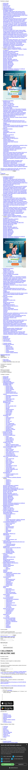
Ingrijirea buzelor (21, 11)
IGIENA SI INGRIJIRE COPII (9, 34)
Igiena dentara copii (7, 37)
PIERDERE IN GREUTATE (9, 132)
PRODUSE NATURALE (8, 134)
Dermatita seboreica (18, 19)
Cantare (10, 110)
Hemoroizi (16, 141)
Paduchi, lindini (9, 20)
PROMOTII (5, 4)
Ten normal (24, 22)
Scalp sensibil (22, 20)
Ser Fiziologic (19, 34)
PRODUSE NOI (6, 5)
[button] (14, 768)
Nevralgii (15, 162)
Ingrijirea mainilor (6, 12)
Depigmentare (24, 24)
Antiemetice (5, 166)
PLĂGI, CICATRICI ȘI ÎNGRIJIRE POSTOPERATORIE (10, 107)
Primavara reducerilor (7, 732)
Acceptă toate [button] (7, 764)
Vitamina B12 (15, 49)
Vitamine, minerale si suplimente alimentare (12, 47)
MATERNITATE (6, 45)
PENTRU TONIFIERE (8, 65)
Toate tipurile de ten (18, 22)
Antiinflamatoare (6, 161)
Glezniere (17, 117)
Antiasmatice (11, 148)
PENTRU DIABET (7, 67)
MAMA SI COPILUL (7, 27)
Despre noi (8, 345)
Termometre (23, 109)
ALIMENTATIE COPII (8, 32)
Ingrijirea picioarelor (15, 12)
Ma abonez (3, 670)
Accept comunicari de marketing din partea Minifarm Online (14, 674)
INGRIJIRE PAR (6, 18)
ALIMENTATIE (6, 135)
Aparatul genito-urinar (7, 145)
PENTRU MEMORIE (8, 61)
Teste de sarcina (24, 125)
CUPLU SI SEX (6, 119)
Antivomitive (12, 41)
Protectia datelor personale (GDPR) (10, 742)
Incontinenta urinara (18, 113)
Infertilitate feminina (14, 126)
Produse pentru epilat (9, 16)
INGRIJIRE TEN (6, 22)
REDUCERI (5, 3)
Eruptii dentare (6, 43)
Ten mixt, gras (10, 23)
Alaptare (12, 46)
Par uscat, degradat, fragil (11, 405)
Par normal (13, 18)
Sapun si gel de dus (10, 449)
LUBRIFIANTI (6, 124)
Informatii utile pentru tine (8, 344)
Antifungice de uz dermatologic (19, 155)
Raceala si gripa (13, 150)
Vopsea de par (16, 20)
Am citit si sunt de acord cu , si (13, 672)
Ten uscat (5, 23)
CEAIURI (5, 130)
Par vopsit (8, 19)
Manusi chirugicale (10, 527)
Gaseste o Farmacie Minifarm (12, 352)
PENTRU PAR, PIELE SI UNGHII (10, 53)
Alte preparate (9, 607)
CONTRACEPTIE (7, 121)
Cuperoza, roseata (17, 24)
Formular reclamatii (10, 351)
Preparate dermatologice (8, 155)
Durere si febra (6, 41)
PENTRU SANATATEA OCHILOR (11, 70)
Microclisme (18, 114)
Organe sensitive (6, 154)
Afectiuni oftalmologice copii (12, 469)
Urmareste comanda (7, 343)
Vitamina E (6, 50)
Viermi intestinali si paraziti (20, 41)
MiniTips (5, 718)
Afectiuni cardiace (7, 139)
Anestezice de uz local (21, 157)
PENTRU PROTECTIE (8, 57)
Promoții (5, 728)
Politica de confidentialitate (9, 672)
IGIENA (5, 15)
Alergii (12, 147)
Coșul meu (5, 727)
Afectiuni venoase (7, 141)
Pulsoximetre (18, 109)
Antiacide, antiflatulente (8, 165)
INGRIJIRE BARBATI (8, 10)
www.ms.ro (9, 690)
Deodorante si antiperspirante (13, 15)
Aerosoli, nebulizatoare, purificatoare (15, 111)
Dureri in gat (24, 152)
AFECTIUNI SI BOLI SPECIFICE (10, 39)
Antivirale (5, 144)
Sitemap (4, 736)
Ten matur (15, 23)
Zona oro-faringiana (10, 580)
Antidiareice (19, 166)
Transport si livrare (9, 347)
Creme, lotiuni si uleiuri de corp (20, 36)
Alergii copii (7, 40)
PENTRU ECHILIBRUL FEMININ (10, 51)
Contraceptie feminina (10, 545)
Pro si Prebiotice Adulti (20, 164)
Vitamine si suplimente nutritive (12, 444)
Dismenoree (24, 166)
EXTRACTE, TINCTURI (8, 104)
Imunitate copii (21, 44)
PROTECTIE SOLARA (8, 17)
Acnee (12, 22)
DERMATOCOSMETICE (8, 9)
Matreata (11, 19)
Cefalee (11, 162)
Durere (4, 152)
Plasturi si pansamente (21, 112)
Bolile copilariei (14, 40)
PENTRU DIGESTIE (7, 66)
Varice (12, 141)
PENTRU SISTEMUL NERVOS (10, 59)
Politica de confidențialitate (6, 753)
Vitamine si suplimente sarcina (17, 45)
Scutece (17, 30)
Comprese (12, 113)
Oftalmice (12, 154)
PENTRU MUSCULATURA (9, 52)
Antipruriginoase (6, 157)
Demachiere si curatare (15, 25)
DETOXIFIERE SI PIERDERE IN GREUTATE (13, 54)
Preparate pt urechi (18, 154)
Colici (19, 39)
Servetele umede (22, 31)
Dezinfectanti (13, 114)
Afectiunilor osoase (19, 160)
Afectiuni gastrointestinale (8, 140)
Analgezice (5, 142)
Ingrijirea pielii (14, 11)
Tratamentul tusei (18, 148)
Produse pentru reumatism (18, 153)
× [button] (26, 744)
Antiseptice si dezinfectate (14, 158)
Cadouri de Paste (6, 733)
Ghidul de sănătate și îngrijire (9, 719)
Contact (7, 350)
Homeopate (10, 166)
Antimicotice (22, 158)
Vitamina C (20, 49)
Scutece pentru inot (7, 31)
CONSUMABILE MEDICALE (10, 112)
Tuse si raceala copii (10, 458)
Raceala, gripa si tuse (7, 58)
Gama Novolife (6, 6)
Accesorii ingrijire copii (10, 455)
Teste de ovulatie (6, 126)
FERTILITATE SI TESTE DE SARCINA (12, 125)
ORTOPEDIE (6, 117)
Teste (22, 114)
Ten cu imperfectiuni (22, 23)
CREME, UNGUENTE (8, 103)
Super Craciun (6, 731)
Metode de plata (9, 346)
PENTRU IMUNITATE (8, 63)
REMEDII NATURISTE (8, 100)
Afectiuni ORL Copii (13, 43)
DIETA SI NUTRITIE (8, 128)
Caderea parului (9, 410)
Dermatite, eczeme (7, 25)
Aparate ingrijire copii (15, 37)
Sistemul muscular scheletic (8, 160)
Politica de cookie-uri (20, 672)
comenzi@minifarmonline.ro (6, 677)
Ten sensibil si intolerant (8, 24)
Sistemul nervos (6, 162)
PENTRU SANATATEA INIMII (10, 56)
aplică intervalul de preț (8, 647)
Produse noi (5, 734)
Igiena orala (8, 397)
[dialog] (14, 756)
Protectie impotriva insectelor (19, 13)
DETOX (5, 133)
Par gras (17, 18)
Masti (9, 114)
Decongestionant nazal (18, 147)
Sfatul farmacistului (7, 8)
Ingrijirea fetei (22, 12)
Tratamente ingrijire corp (8, 13)
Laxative (15, 166)
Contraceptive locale (16, 146)
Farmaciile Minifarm (7, 721)
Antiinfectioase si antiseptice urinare (19, 145)
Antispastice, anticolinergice (19, 165)
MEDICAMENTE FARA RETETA (10, 138)
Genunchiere (12, 117)
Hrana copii (15, 32)
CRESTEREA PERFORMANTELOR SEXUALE (14, 120)
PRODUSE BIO (6, 101)
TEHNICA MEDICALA (8, 105)
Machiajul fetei (24, 25)
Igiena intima (22, 15)
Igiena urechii (17, 16)
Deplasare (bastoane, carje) (11, 539)
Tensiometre (5, 110)
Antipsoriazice (6, 158)
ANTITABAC (6, 131)
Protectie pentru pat (15, 31)
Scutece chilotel (22, 30)
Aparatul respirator (7, 147)
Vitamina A (9, 49)
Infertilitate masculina (10, 552)
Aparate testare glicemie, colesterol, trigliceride (15, 519)
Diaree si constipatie (22, 40)
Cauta (14, 171)
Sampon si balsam (9, 36)
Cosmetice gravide (7, 46)
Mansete (20, 117)
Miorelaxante (19, 161)
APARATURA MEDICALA (9, 109)
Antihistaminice (6, 150)
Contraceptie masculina (16, 121)
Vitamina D (8, 483)
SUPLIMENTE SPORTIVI (9, 137)
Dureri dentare (9, 152)
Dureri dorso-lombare (16, 152)
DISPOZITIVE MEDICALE (9, 116)
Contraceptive (6, 151)
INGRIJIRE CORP (7, 11)
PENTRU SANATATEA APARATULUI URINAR (14, 68)
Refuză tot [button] (21, 764)
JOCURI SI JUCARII (7, 26)
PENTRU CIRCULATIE (8, 64)
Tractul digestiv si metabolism (9, 164)
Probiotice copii (14, 44)
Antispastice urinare (7, 146)
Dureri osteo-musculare (8, 153)
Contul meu (3, 173)
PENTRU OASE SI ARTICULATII (10, 60)
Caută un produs (6, 735)
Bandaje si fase (6, 113)
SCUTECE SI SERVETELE (9, 30)
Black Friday (5, 729)
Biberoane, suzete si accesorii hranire (19, 33)
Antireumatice (13, 161)
